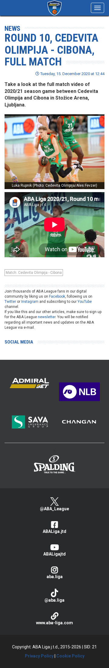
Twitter (10, 301)
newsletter (46, 317)
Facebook (57, 296)
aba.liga (55, 576)
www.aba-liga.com (54, 622)
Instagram (29, 301)
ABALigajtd (54, 554)
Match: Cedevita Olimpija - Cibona (34, 273)
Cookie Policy (70, 656)
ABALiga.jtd (54, 531)
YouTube (85, 301)
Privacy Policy (39, 656)
